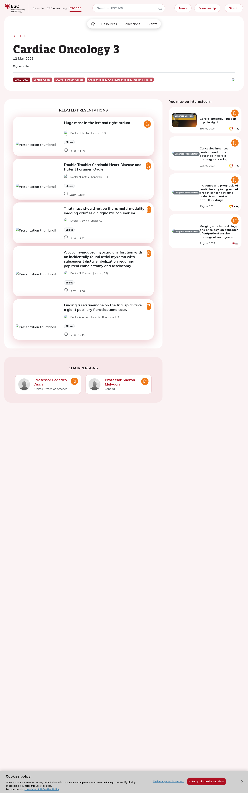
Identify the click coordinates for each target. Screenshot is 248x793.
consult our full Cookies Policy (42, 789)
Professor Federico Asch (50, 382)
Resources (109, 24)
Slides (69, 142)
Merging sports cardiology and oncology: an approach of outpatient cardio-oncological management (219, 231)
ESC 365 (75, 8)
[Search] (160, 9)
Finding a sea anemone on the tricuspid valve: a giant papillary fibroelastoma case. (103, 307)
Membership (207, 8)
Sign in (233, 8)
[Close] (242, 781)
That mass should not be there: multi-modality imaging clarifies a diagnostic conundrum (104, 210)
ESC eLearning (57, 8)
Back (22, 36)
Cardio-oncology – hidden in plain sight (218, 120)
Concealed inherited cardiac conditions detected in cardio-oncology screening (214, 154)
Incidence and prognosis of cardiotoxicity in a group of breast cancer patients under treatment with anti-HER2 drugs (219, 193)
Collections (131, 24)
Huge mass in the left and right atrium (97, 122)
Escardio (38, 8)
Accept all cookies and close (207, 781)
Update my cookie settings (168, 781)
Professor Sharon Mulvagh (120, 382)
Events (152, 24)
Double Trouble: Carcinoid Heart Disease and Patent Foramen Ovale (102, 166)
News (183, 8)
